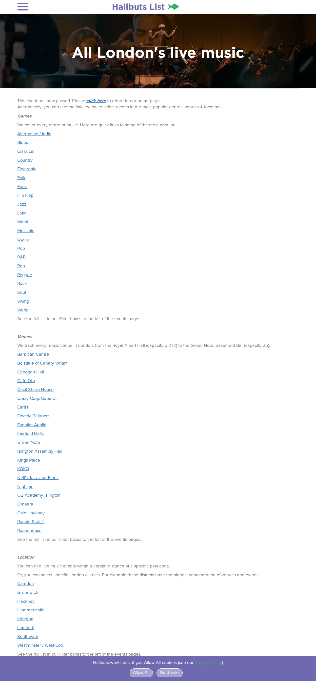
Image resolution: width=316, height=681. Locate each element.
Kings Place (28, 460)
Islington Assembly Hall (39, 451)
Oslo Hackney (31, 513)
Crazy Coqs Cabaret (37, 398)
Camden (25, 584)
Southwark (27, 637)
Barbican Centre (33, 354)
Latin (22, 213)
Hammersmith (31, 610)
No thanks (169, 672)
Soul (21, 292)
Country (25, 160)
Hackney (26, 601)
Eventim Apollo (31, 425)
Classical (25, 151)
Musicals (25, 231)
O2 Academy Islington (38, 495)
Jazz (21, 204)
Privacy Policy (208, 663)
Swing (23, 301)
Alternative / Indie (34, 134)
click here (96, 100)
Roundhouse (29, 530)
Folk (21, 178)
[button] (49, 6)
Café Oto (26, 381)
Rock (22, 283)
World (22, 310)
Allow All (141, 672)
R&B (21, 257)
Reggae (24, 275)
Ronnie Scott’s (30, 522)
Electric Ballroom (33, 416)
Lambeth (25, 628)
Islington (25, 619)
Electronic (26, 169)
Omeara (25, 504)
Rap (21, 266)
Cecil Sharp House (35, 390)
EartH (22, 407)
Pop (21, 248)
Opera (23, 239)
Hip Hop (25, 195)
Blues (22, 142)
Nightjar (25, 487)
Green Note (28, 442)
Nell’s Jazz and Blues (38, 478)
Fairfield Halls (30, 433)
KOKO (23, 469)
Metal (22, 222)
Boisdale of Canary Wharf (42, 363)
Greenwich (27, 592)
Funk (22, 187)
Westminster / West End (40, 645)
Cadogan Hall (30, 372)
